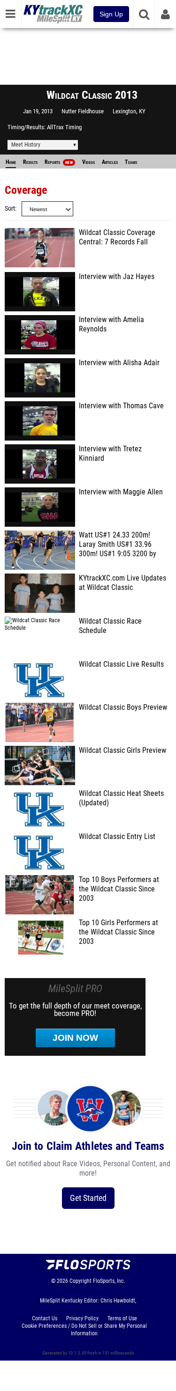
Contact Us (44, 1318)
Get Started (88, 1198)
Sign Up (111, 14)
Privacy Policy (82, 1318)
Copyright (80, 1281)
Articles (110, 162)
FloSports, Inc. (109, 1281)
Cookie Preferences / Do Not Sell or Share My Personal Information (84, 1330)
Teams (131, 162)
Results (30, 162)
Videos (88, 162)
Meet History (25, 144)
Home (11, 162)
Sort (10, 209)
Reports (59, 162)
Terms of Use (122, 1318)
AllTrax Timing (64, 127)
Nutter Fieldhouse (82, 111)
